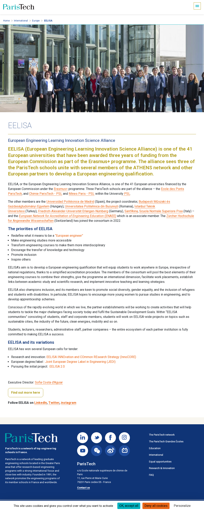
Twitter (53, 403)
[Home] (18, 7)
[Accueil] (31, 437)
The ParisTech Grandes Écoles (166, 441)
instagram (68, 403)
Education (155, 448)
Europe (36, 20)
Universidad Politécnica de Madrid (70, 201)
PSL (126, 194)
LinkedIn (40, 403)
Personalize (182, 506)
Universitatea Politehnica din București (91, 206)
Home (6, 20)
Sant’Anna (131, 211)
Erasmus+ (61, 189)
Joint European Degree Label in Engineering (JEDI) (80, 362)
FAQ (151, 474)
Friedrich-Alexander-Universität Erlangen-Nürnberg (73, 211)
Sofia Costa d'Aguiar (49, 382)
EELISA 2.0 (57, 366)
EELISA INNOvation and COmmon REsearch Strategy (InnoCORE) (91, 357)
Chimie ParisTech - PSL (45, 194)
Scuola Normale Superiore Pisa (161, 211)
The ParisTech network (162, 434)
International (21, 20)
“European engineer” (69, 235)
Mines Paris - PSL (81, 194)
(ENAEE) (67, 216)
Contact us (83, 487)
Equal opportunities (160, 461)
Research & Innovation (162, 468)
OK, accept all (128, 506)
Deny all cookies (156, 506)
